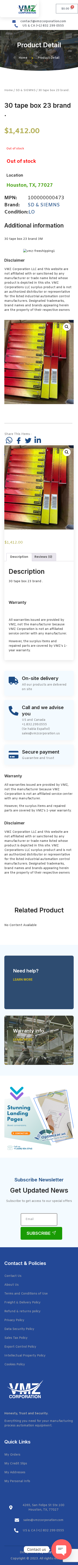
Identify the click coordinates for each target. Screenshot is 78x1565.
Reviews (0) (43, 557)
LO (31, 212)
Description (19, 557)
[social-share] (9, 440)
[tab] (19, 557)
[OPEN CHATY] (61, 1549)
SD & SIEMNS (26, 90)
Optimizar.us (48, 1552)
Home (8, 90)
